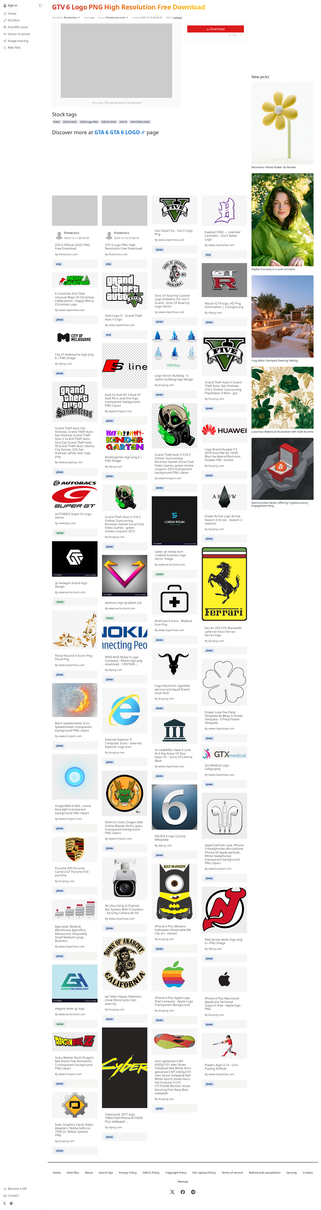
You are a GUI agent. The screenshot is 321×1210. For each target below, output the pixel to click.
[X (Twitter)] (4, 1203)
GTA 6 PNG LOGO (140, 121)
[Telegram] (11, 1203)
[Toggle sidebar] (40, 5)
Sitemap (182, 1181)
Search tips (106, 1172)
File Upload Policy (204, 1172)
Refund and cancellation (265, 1172)
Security (291, 1172)
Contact (177, 17)
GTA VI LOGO (109, 121)
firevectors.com (115, 17)
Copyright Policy (176, 1172)
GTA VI (123, 121)
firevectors (70, 17)
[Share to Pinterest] (168, 94)
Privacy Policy (128, 1172)
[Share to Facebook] (162, 94)
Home (57, 1172)
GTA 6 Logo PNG (89, 121)
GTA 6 (57, 121)
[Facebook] (183, 1192)
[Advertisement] (149, 167)
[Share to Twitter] (155, 94)
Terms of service (232, 1172)
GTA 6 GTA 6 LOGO (117, 132)
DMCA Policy (151, 1172)
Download (217, 29)
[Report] (241, 35)
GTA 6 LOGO (70, 121)
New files (73, 1172)
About (89, 1172)
